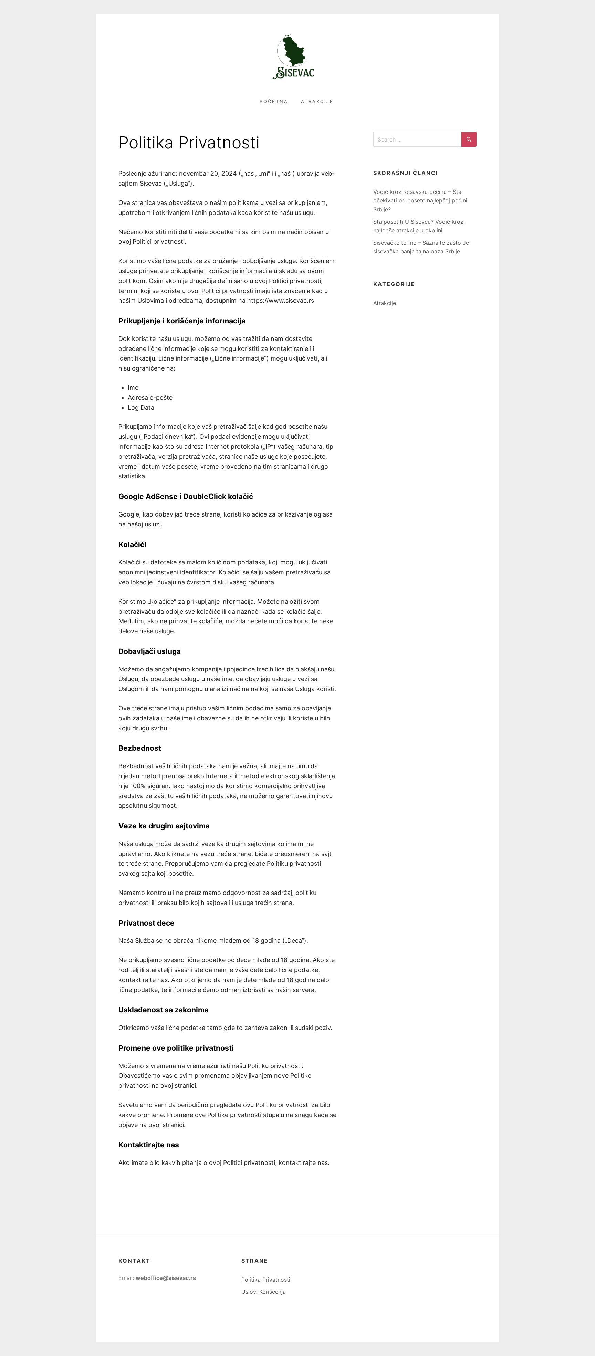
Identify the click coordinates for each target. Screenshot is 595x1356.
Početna (274, 101)
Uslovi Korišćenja (263, 1291)
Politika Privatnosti (265, 1279)
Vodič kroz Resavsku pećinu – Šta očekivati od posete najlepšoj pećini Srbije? (420, 200)
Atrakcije (317, 101)
